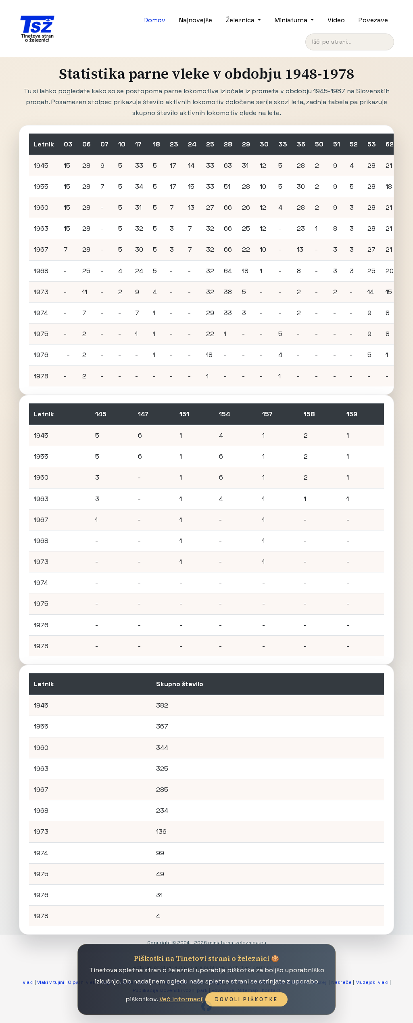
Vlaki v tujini (50, 982)
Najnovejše (195, 20)
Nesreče (341, 982)
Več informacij (181, 999)
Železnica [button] (241, 20)
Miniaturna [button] (292, 20)
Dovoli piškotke (246, 999)
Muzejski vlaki (371, 982)
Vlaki (28, 982)
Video (336, 20)
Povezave (373, 20)
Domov (154, 20)
